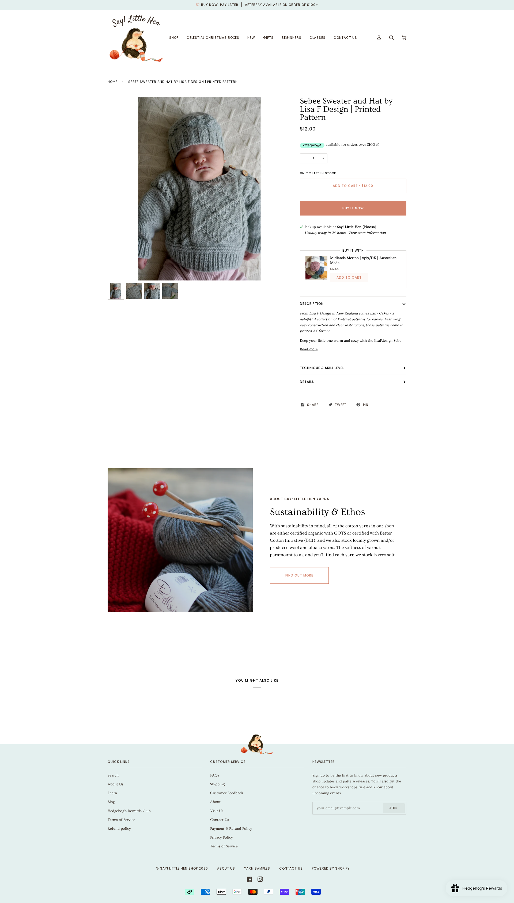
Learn (112, 793)
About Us (115, 784)
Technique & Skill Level (322, 368)
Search (113, 775)
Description (312, 303)
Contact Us (219, 820)
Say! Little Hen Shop (179, 868)
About (215, 802)
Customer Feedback (226, 793)
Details (307, 381)
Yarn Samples (257, 868)
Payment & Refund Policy (231, 829)
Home (113, 81)
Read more (309, 349)
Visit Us (216, 811)
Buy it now (353, 208)
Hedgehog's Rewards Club (129, 811)
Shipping (217, 784)
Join (394, 808)
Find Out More (299, 575)
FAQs (214, 775)
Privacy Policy (221, 837)
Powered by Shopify (331, 868)
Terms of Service (121, 820)
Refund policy (119, 829)
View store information (367, 233)
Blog (111, 802)
